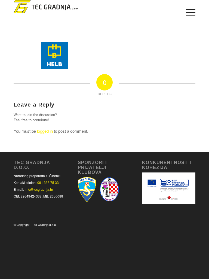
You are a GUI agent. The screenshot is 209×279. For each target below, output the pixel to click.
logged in (45, 131)
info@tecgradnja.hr (39, 189)
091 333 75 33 (48, 182)
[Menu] (187, 12)
